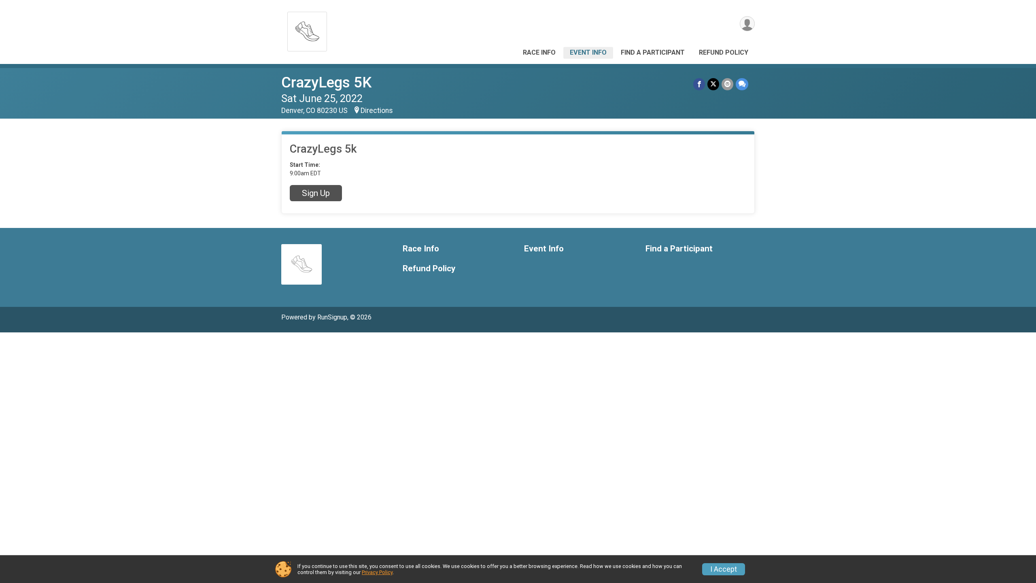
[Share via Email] (727, 84)
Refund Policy (723, 52)
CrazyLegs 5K (326, 82)
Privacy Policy (377, 572)
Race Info (539, 52)
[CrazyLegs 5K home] (307, 29)
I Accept (723, 569)
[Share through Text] (742, 84)
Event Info (588, 52)
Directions (377, 110)
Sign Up (316, 193)
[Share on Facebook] (699, 84)
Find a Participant (653, 52)
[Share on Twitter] (713, 84)
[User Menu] (747, 23)
